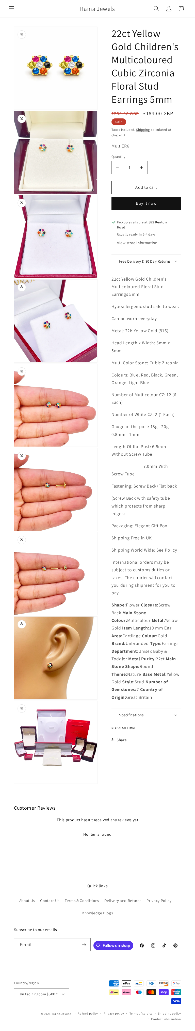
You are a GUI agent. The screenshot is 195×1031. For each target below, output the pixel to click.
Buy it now (146, 203)
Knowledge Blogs (97, 912)
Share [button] (122, 739)
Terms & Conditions (82, 900)
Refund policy (88, 1013)
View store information (137, 242)
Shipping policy (169, 1013)
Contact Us (49, 900)
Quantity (118, 156)
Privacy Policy (159, 900)
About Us (27, 900)
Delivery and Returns (122, 900)
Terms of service (141, 1013)
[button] (12, 9)
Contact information (166, 1019)
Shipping (143, 130)
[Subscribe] (84, 944)
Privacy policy (114, 1013)
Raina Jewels (61, 1014)
